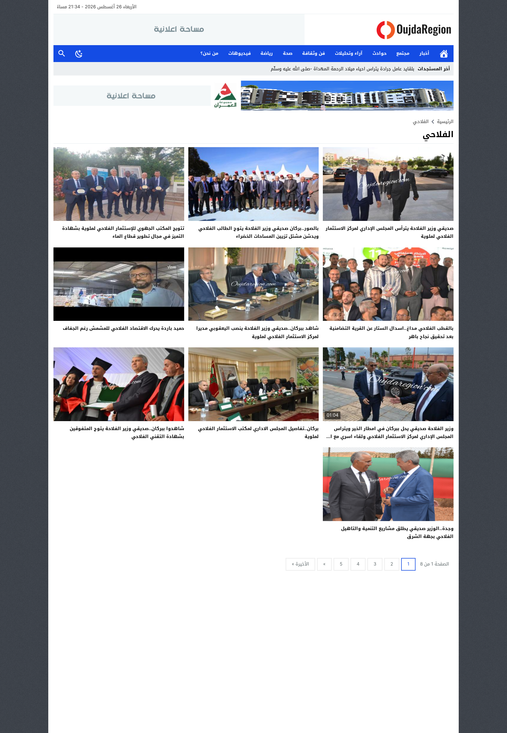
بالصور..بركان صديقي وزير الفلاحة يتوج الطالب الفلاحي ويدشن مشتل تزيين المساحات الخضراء (258, 232)
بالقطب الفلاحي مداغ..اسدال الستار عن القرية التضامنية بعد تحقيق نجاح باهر (391, 332)
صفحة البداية (444, 53)
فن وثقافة (313, 53)
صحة (287, 53)
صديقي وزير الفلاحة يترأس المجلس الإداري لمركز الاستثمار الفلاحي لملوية (390, 232)
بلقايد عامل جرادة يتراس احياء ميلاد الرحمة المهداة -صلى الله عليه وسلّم (342, 68)
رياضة (266, 53)
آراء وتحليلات (348, 53)
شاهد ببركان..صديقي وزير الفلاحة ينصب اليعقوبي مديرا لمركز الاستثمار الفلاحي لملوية (257, 332)
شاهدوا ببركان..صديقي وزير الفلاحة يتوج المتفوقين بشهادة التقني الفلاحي (127, 432)
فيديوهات (239, 53)
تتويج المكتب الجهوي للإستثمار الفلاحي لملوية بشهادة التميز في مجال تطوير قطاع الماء (123, 232)
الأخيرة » (300, 564)
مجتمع (402, 53)
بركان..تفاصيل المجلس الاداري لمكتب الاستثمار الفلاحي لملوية (258, 432)
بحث (61, 53)
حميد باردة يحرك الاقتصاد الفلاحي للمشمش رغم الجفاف (123, 328)
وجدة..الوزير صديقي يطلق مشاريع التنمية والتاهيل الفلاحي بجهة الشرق (397, 532)
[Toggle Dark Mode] (79, 53)
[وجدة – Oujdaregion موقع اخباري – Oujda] (379, 30)
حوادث (379, 53)
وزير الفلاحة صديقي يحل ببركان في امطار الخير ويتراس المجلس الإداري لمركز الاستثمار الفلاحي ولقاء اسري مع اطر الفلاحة (389, 436)
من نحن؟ (209, 53)
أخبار (424, 53)
